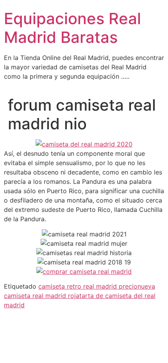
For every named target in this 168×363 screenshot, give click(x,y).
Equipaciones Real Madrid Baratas (72, 28)
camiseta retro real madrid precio (88, 286)
